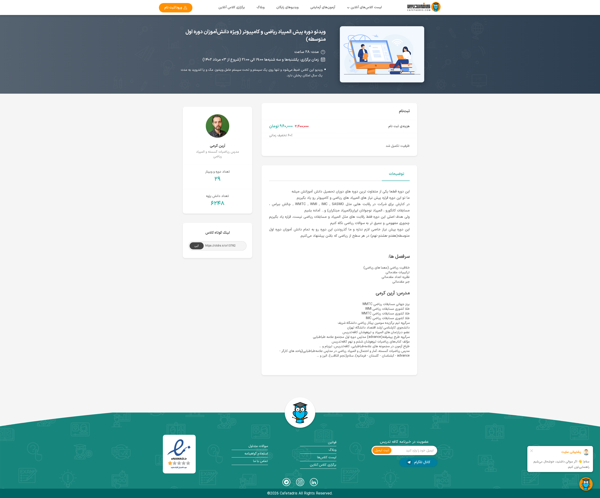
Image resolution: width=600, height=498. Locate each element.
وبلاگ (261, 7)
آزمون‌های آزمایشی (322, 7)
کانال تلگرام (421, 462)
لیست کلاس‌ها (326, 457)
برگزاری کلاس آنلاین (231, 7)
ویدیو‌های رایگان (287, 7)
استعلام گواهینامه (256, 453)
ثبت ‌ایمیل (382, 450)
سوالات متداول (258, 446)
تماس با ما (260, 461)
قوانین (332, 442)
